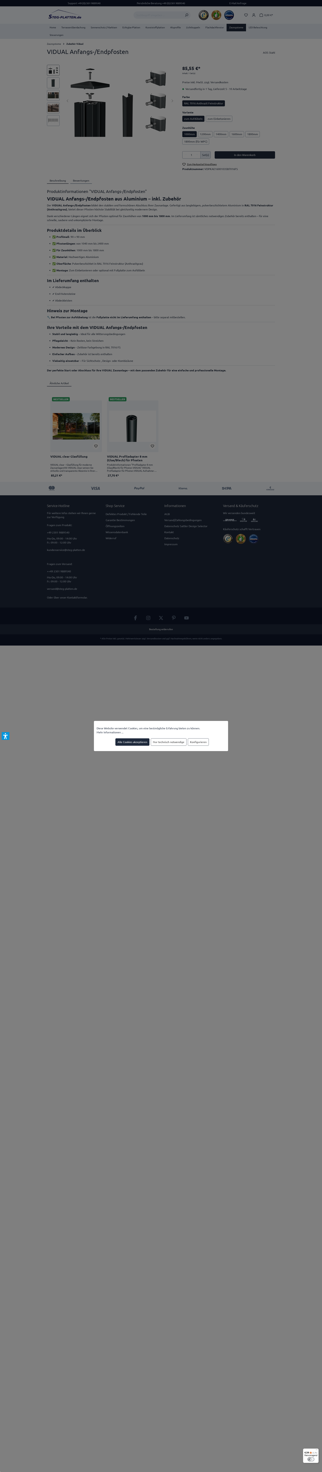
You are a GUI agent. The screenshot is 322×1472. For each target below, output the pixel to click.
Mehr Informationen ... (110, 732)
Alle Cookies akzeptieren (132, 742)
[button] (5, 736)
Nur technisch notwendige (168, 742)
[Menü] (317, 1451)
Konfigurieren (198, 742)
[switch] (311, 1459)
